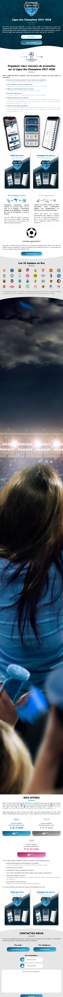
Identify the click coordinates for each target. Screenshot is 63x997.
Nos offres (31, 37)
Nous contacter (31, 43)
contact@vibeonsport (18, 949)
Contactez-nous (31, 254)
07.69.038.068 (44, 949)
